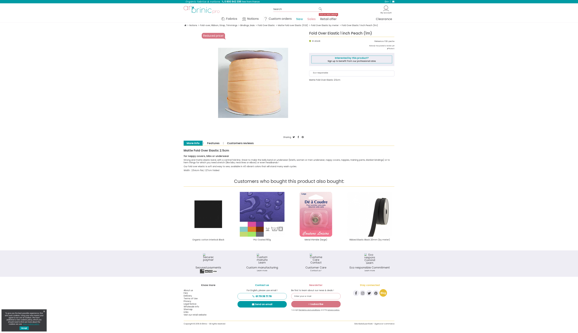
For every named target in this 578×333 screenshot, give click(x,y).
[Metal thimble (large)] (316, 214)
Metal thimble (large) (316, 239)
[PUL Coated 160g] (262, 214)
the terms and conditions (309, 310)
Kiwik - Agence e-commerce (381, 323)
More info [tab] (193, 143)
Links (186, 312)
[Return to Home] (185, 25)
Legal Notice (190, 304)
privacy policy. (334, 310)
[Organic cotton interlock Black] (208, 214)
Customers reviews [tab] (240, 143)
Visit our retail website (195, 315)
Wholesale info (191, 306)
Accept (24, 328)
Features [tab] (213, 143)
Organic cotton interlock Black (208, 239)
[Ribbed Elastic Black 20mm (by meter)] (369, 214)
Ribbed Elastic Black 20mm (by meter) (370, 239)
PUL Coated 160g (262, 239)
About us (188, 290)
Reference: (379, 41)
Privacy (187, 301)
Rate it (391, 48)
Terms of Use (191, 298)
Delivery (188, 296)
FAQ (186, 293)
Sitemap (188, 309)
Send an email (263, 304)
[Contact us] (392, 1)
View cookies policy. (31, 324)
